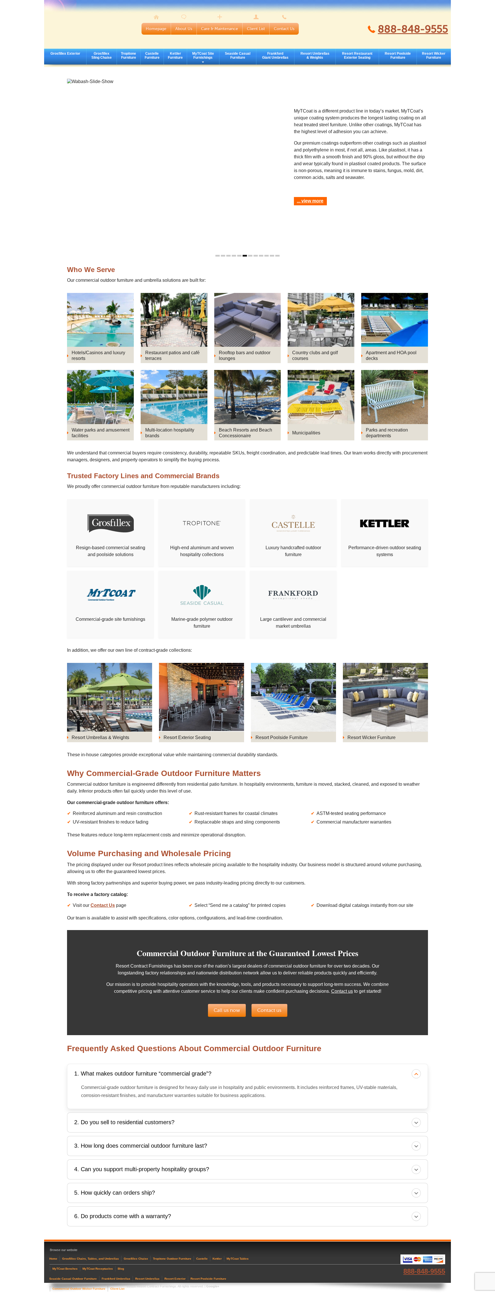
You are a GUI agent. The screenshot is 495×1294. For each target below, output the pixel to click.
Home (53, 1258)
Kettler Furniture (175, 56)
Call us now (227, 1010)
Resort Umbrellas (147, 1278)
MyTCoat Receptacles (97, 1268)
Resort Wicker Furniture (433, 56)
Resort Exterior (175, 1278)
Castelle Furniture (152, 56)
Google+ (212, 1286)
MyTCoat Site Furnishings (203, 56)
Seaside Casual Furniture (237, 56)
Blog (121, 1268)
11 (272, 256)
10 (266, 256)
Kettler (217, 1258)
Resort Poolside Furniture (398, 56)
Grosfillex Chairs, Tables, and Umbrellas (90, 1258)
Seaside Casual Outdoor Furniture (73, 1278)
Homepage (156, 29)
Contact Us (284, 29)
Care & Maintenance (219, 29)
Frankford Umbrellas (116, 1278)
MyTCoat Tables (238, 1258)
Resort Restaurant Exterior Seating (357, 56)
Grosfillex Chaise (136, 1258)
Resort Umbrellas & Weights (314, 56)
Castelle (202, 1258)
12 (277, 256)
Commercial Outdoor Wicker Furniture (78, 1288)
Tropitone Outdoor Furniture (172, 1258)
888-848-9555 (413, 29)
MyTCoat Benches (65, 1268)
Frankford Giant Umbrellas (275, 56)
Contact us (342, 991)
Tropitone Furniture (128, 56)
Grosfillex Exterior (65, 54)
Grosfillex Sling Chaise (101, 56)
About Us (183, 29)
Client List (256, 29)
